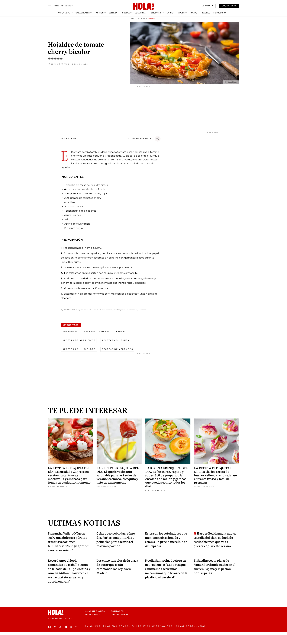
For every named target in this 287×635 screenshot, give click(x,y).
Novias (193, 13)
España (206, 6)
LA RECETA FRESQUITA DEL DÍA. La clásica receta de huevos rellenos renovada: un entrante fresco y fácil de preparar (215, 475)
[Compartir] (157, 138)
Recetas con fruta (115, 340)
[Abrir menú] (49, 6)
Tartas (121, 331)
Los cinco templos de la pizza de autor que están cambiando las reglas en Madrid (117, 566)
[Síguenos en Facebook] (55, 627)
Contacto (117, 611)
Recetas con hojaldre (79, 349)
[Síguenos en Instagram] (49, 627)
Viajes (181, 13)
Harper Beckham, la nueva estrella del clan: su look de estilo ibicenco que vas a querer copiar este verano (215, 539)
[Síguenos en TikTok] (66, 627)
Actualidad (64, 13)
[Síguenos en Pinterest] (76, 627)
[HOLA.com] (143, 6)
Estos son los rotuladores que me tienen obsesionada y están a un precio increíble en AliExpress (166, 539)
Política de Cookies (120, 626)
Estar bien (140, 13)
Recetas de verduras (117, 349)
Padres (206, 13)
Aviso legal (93, 626)
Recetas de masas (97, 331)
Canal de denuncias (191, 626)
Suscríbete (229, 6)
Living (170, 13)
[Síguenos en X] (60, 627)
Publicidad (92, 614)
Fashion (99, 13)
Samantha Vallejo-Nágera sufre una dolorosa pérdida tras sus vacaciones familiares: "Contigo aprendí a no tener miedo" (68, 541)
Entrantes (70, 331)
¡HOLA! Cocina (68, 138)
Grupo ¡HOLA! (119, 614)
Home (133, 19)
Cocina (126, 13)
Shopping (156, 13)
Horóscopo (219, 13)
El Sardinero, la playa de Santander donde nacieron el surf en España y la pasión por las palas (214, 566)
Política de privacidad (155, 626)
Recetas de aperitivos (78, 340)
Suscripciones (95, 611)
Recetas (151, 19)
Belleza (113, 13)
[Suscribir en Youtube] (71, 627)
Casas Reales (82, 13)
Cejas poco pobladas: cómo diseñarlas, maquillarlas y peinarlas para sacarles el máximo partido (115, 539)
